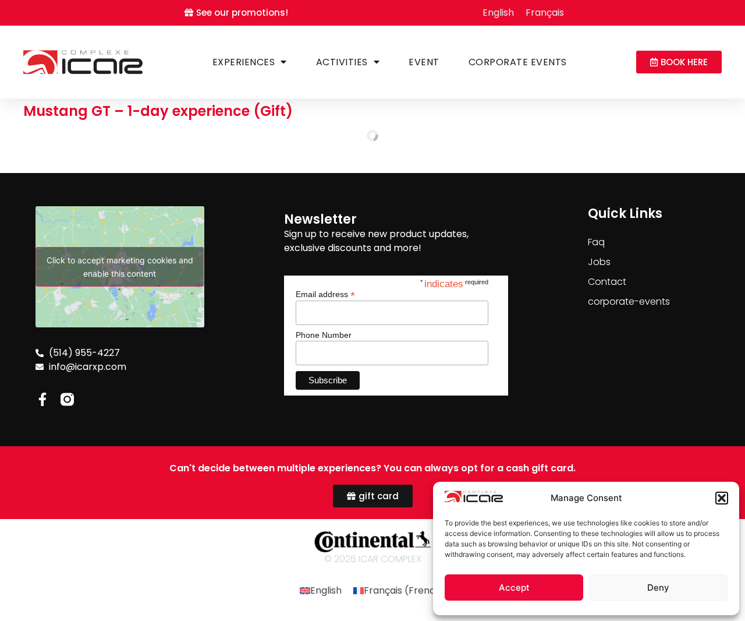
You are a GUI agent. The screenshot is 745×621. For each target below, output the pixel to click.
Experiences (243, 62)
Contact (607, 281)
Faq (596, 242)
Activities (342, 62)
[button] (722, 498)
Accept (514, 587)
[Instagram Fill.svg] (67, 399)
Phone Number (324, 335)
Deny (658, 587)
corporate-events (629, 301)
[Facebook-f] (42, 399)
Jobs (599, 262)
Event (424, 62)
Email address (325, 294)
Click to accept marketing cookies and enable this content (120, 266)
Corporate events (518, 62)
